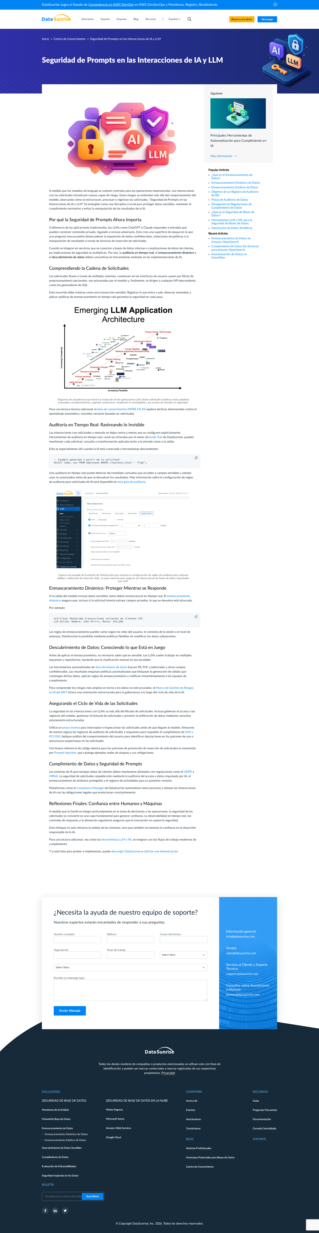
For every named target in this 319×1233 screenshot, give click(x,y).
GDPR (188, 771)
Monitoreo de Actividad (55, 1110)
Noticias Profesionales (198, 1148)
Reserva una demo (241, 19)
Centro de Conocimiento (69, 39)
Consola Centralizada (264, 1128)
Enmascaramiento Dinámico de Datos (235, 182)
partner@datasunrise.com (242, 994)
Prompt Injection (65, 752)
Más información (221, 156)
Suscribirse (92, 1196)
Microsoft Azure (115, 1119)
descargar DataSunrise (125, 851)
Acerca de (191, 1101)
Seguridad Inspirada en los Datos (60, 1175)
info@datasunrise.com (240, 936)
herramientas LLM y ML (117, 839)
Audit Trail (155, 437)
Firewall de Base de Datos (56, 1119)
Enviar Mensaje (69, 1010)
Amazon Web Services (118, 1128)
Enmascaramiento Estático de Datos (234, 187)
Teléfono (111, 934)
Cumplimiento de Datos (55, 1157)
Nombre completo (64, 934)
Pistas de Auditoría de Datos (229, 199)
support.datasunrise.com (242, 973)
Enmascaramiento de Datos (57, 1128)
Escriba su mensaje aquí (69, 978)
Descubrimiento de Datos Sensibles (62, 1148)
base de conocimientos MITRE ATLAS (121, 409)
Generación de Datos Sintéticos (231, 228)
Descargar (267, 19)
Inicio (45, 39)
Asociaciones (193, 1119)
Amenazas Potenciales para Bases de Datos (210, 1157)
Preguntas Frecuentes (265, 1110)
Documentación (262, 1119)
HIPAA (53, 776)
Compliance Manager (90, 788)
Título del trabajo (116, 950)
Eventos (190, 1110)
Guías (256, 1101)
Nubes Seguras (114, 1109)
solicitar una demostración (160, 851)
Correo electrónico (170, 934)
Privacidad (168, 1073)
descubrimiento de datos (111, 667)
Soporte (105, 19)
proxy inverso (71, 727)
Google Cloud (113, 1137)
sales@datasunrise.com (241, 953)
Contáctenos (193, 1128)
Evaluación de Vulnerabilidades (59, 1166)
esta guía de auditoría (131, 481)
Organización (61, 950)
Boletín (48, 1184)
